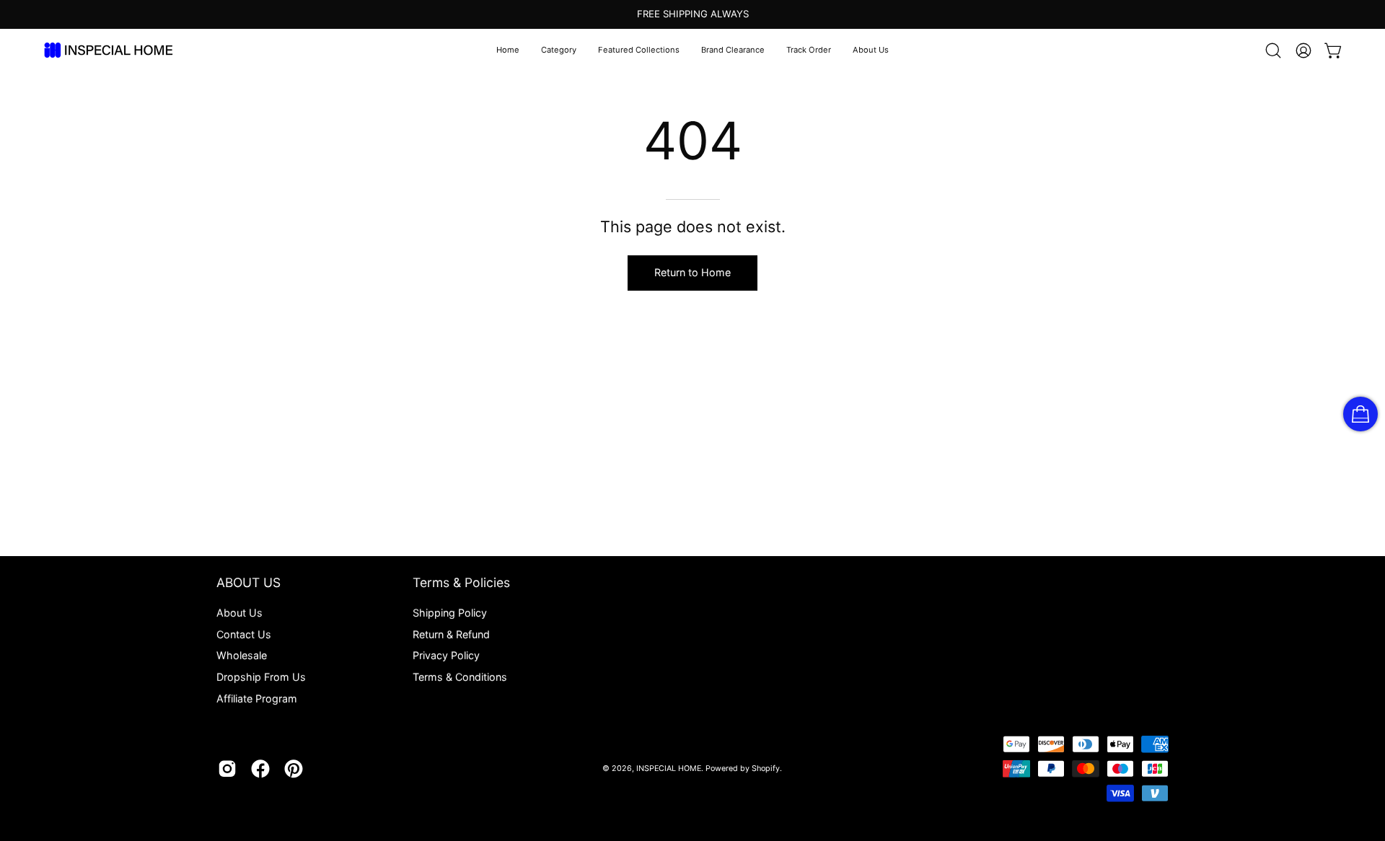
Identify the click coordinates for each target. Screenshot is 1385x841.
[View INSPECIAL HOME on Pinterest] (293, 769)
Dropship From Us (261, 677)
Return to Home (692, 272)
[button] (558, 50)
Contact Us (243, 634)
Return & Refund (451, 634)
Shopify (766, 768)
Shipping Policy (450, 613)
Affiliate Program (256, 698)
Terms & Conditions (460, 677)
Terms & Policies (461, 582)
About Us (239, 613)
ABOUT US (248, 582)
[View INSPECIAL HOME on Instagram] (227, 769)
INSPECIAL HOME (668, 768)
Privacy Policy (446, 655)
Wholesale (241, 655)
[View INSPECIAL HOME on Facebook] (260, 769)
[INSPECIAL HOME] (108, 50)
